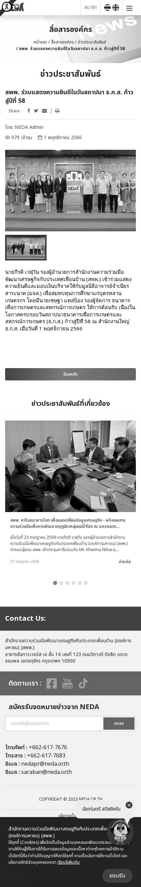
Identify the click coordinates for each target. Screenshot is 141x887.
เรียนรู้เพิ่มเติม (68, 862)
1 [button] (55, 583)
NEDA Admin (29, 127)
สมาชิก (90, 7)
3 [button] (67, 583)
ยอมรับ (117, 876)
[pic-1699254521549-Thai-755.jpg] (70, 190)
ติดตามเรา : (25, 683)
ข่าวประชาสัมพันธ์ (92, 42)
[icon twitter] (36, 110)
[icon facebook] (28, 110)
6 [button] (86, 583)
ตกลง (119, 723)
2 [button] (61, 583)
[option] (70, 190)
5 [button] (80, 583)
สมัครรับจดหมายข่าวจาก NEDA (54, 707)
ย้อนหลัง (70, 374)
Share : (15, 111)
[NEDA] (42, 7)
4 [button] (74, 583)
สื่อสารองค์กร (62, 42)
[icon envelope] (44, 110)
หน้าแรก (40, 42)
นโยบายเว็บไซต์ (70, 816)
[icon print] (57, 110)
